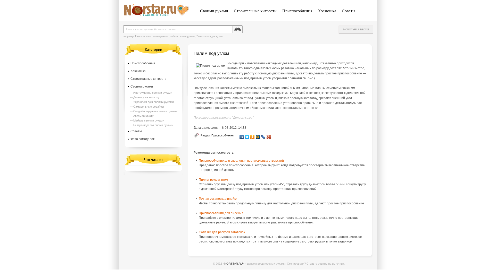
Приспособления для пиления (221, 213)
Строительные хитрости (255, 11)
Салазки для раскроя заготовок (222, 232)
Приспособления (297, 11)
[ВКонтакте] (241, 137)
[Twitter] (247, 137)
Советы (348, 11)
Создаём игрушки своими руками (155, 111)
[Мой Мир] (258, 137)
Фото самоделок (142, 139)
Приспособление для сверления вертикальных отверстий (241, 160)
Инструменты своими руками (152, 92)
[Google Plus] (268, 137)
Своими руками (214, 11)
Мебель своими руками (148, 120)
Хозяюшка (327, 11)
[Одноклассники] (252, 137)
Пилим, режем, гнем (213, 179)
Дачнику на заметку (146, 97)
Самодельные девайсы (148, 106)
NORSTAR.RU (233, 263)
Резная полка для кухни (209, 36)
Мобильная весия (356, 29)
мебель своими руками (182, 36)
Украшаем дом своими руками (153, 101)
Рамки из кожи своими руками (151, 36)
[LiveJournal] (263, 137)
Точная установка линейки (218, 199)
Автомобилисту (143, 115)
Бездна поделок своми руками (153, 125)
